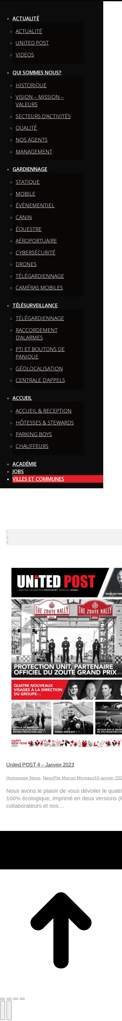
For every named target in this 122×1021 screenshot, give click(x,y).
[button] (51, 7)
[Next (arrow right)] (9, 1010)
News (48, 777)
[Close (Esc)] (2, 999)
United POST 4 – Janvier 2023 (40, 764)
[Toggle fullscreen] (15, 999)
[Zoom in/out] (22, 999)
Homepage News (23, 777)
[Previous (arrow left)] (2, 1010)
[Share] (9, 999)
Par (74, 777)
